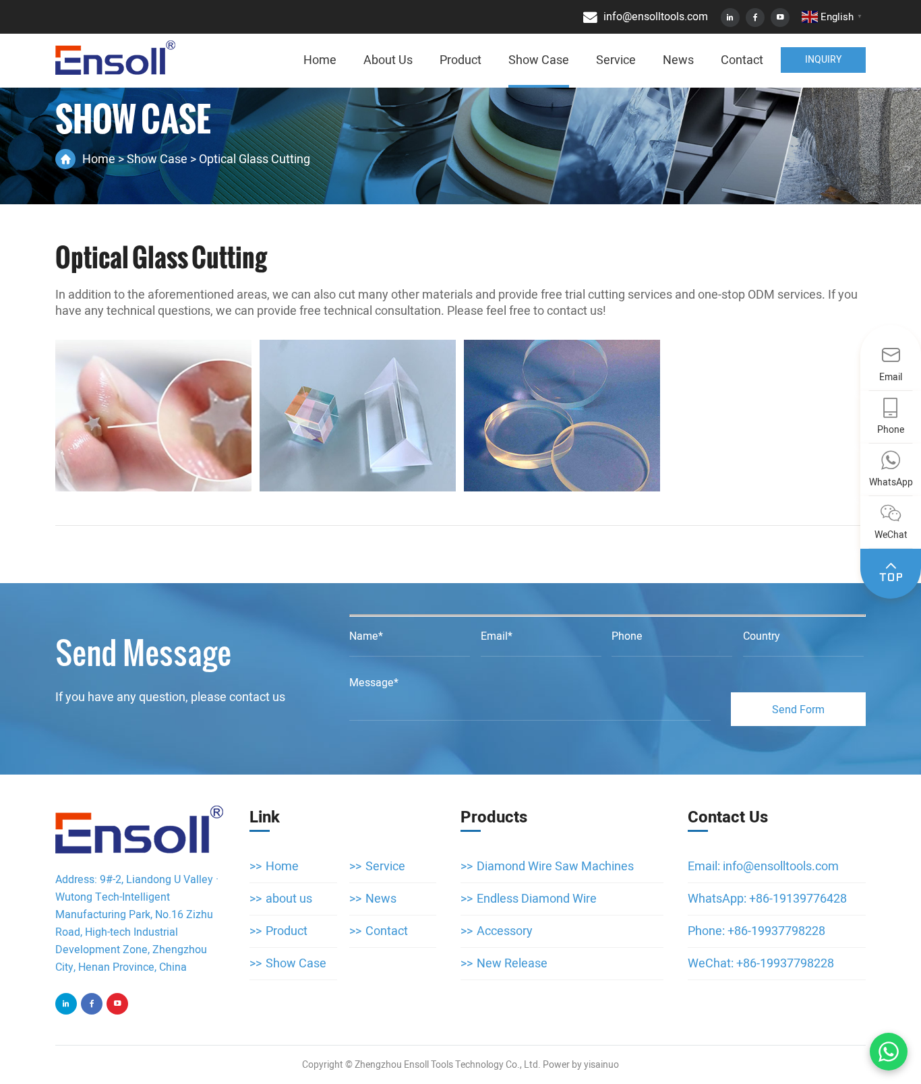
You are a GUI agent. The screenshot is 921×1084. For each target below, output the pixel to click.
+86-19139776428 (798, 899)
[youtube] (780, 17)
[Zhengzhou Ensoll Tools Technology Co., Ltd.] (115, 58)
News (678, 60)
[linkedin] (730, 17)
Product (460, 60)
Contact (742, 60)
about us (388, 60)
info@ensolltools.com (781, 866)
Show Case (538, 60)
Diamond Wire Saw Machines (555, 866)
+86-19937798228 (776, 931)
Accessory (505, 931)
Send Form (798, 710)
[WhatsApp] (889, 1052)
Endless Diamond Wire (537, 899)
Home (319, 60)
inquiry (823, 60)
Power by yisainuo (581, 1065)
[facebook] (755, 17)
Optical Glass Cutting (161, 257)
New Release (512, 964)
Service (616, 60)
